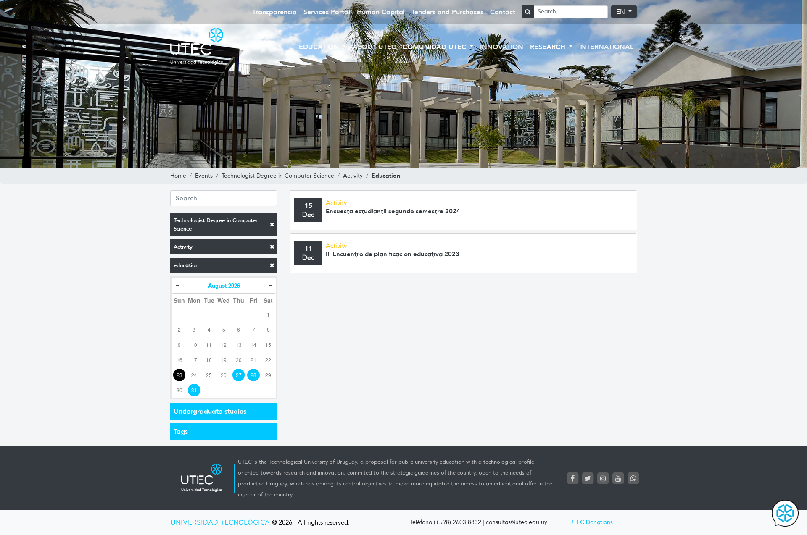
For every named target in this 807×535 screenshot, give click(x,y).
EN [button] (621, 12)
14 (253, 344)
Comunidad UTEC (435, 46)
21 (253, 359)
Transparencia (274, 12)
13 (239, 344)
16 (179, 359)
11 (209, 344)
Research (548, 46)
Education (320, 46)
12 (224, 344)
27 (239, 374)
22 (268, 359)
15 (268, 344)
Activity (183, 246)
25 (209, 374)
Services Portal (326, 12)
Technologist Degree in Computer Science (216, 224)
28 (253, 374)
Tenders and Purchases (447, 12)
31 (194, 389)
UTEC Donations (591, 522)
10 (194, 344)
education (186, 265)
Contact (502, 12)
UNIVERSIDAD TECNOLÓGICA (220, 523)
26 (224, 374)
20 (239, 359)
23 (179, 374)
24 (194, 374)
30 (179, 389)
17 (194, 359)
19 (224, 359)
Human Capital (381, 12)
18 (209, 359)
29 (268, 374)
